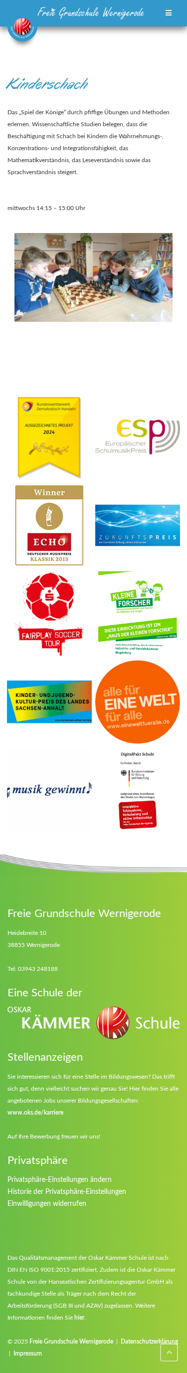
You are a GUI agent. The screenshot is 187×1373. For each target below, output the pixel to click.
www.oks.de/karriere (35, 1113)
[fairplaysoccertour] (49, 613)
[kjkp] (49, 702)
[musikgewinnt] (49, 790)
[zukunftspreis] (137, 525)
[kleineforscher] (137, 613)
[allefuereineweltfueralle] (137, 702)
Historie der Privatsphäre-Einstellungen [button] (66, 1191)
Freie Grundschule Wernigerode (71, 1342)
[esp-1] (137, 437)
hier (79, 1318)
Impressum (27, 1354)
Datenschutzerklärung (149, 1342)
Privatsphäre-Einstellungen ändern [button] (59, 1179)
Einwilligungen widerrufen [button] (46, 1203)
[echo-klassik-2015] (49, 525)
